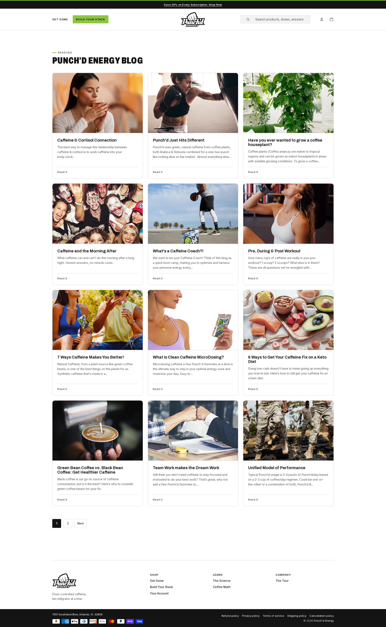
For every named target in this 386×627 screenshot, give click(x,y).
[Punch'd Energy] (64, 580)
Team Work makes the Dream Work (186, 468)
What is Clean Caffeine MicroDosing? (188, 357)
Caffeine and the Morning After (87, 251)
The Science (222, 580)
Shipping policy (296, 615)
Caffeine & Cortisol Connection (87, 140)
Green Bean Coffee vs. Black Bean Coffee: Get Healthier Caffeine (90, 470)
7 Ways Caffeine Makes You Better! (90, 357)
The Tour (282, 580)
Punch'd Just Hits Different (178, 140)
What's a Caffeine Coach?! (178, 251)
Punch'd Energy (324, 620)
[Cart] (331, 19)
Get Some (60, 19)
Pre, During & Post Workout (274, 251)
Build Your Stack (90, 19)
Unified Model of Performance (276, 468)
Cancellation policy (322, 615)
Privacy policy (251, 615)
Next (80, 523)
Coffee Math (222, 587)
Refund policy (230, 615)
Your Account (159, 593)
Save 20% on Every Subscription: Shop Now (193, 4)
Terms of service (273, 615)
